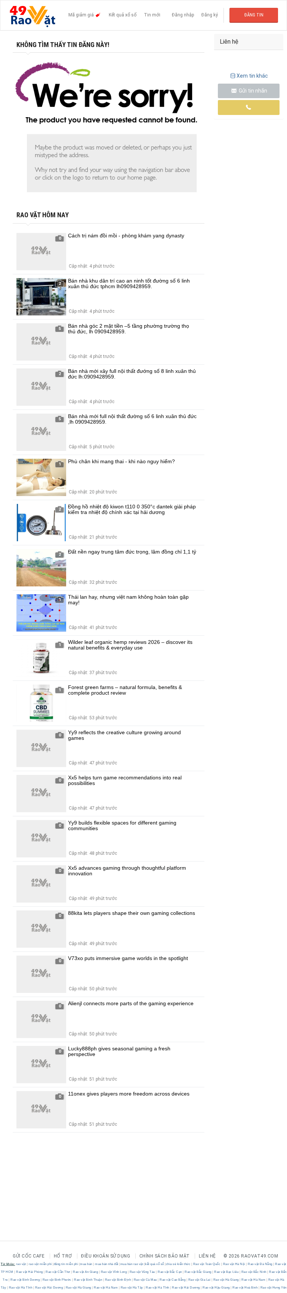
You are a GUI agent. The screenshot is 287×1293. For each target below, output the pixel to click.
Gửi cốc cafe (28, 1256)
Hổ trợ (63, 1256)
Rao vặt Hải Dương (49, 1287)
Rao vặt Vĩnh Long (114, 1272)
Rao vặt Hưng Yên (273, 1287)
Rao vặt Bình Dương (25, 1279)
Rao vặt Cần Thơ (58, 1272)
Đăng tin (253, 15)
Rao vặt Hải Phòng (29, 1272)
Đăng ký (209, 15)
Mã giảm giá (81, 15)
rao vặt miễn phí (40, 1264)
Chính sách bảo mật (164, 1256)
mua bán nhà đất (106, 1264)
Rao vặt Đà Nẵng (260, 1264)
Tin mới (152, 15)
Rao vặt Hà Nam (253, 1279)
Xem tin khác (252, 76)
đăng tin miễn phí (66, 1264)
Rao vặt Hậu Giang (216, 1287)
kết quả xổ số (154, 1264)
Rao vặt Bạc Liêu (226, 1272)
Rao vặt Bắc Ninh (253, 1272)
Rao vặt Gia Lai (199, 1279)
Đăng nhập (183, 15)
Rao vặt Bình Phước (56, 1279)
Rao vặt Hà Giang (226, 1279)
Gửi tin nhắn (252, 91)
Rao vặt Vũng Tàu (142, 1272)
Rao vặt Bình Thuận (88, 1279)
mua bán (86, 1264)
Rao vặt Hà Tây (132, 1287)
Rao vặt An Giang (85, 1272)
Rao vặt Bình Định (118, 1279)
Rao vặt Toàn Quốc (206, 1264)
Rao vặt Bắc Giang (198, 1272)
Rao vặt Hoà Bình (245, 1287)
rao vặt (21, 1264)
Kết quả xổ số (122, 15)
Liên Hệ (207, 1256)
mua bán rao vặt (132, 1264)
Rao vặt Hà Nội (234, 1264)
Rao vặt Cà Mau (145, 1279)
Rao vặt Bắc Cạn (170, 1272)
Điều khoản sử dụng (105, 1256)
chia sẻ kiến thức (178, 1264)
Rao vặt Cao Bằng (172, 1279)
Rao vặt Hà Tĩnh (20, 1287)
